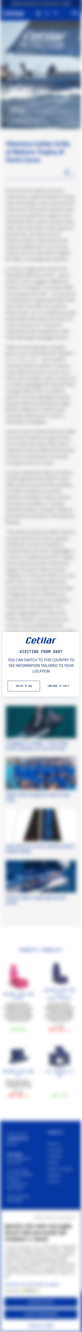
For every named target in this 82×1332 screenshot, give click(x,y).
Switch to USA (24, 686)
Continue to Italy (58, 686)
